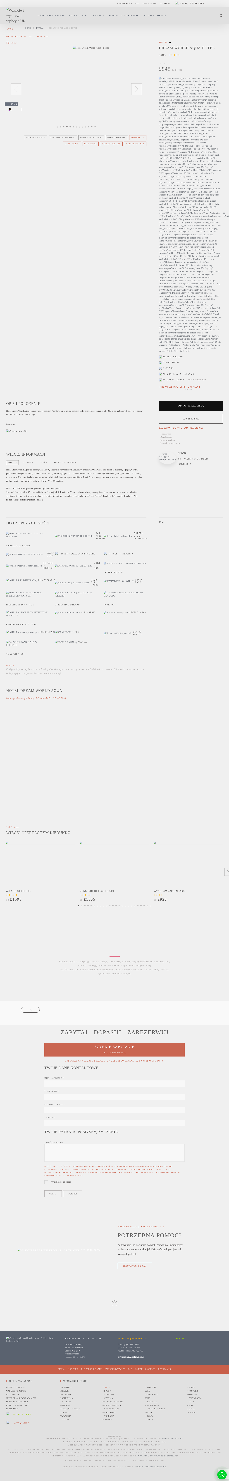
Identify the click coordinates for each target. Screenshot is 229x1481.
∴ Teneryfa (108, 1416)
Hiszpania (192, 1394)
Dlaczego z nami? (91, 1369)
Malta (190, 1405)
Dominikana (151, 1394)
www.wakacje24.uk (172, 1439)
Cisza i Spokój (72, 144)
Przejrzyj (183, 464)
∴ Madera (65, 1405)
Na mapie (98, 16)
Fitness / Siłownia (121, 554)
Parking (109, 605)
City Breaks (12, 1394)
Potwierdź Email (55, 1104)
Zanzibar (192, 1412)
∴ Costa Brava (194, 1398)
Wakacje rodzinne (116, 137)
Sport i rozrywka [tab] (65, 462)
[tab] (12, 43)
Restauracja (49, 632)
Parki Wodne (13, 1409)
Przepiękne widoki (135, 144)
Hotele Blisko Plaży (17, 1405)
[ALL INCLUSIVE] (191, 215)
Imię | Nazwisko (54, 1078)
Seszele (64, 1412)
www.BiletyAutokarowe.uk (151, 1467)
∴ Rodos (191, 1387)
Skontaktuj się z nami (135, 1266)
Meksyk (64, 1391)
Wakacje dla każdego (91, 137)
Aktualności (124, 3)
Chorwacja (150, 1387)
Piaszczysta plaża (111, 144)
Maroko (191, 1409)
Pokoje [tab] (12, 462)
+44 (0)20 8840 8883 (192, 3)
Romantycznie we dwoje (62, 137)
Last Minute (21, 1423)
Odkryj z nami (78, 16)
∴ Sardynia (108, 1394)
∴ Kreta (149, 1419)
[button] (221, 16)
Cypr (147, 1391)
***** (175, 55)
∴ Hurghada (151, 1402)
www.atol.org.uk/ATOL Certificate (157, 1456)
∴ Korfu (149, 1416)
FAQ (137, 3)
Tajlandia (65, 1416)
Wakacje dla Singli (35, 137)
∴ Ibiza (190, 1402)
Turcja (41, 37)
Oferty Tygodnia (15, 1387)
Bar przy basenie (100, 536)
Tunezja (64, 1419)
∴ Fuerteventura (112, 1405)
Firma (61, 1369)
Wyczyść (72, 1194)
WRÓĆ (10, 29)
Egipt (147, 1398)
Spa (77, 632)
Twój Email (51, 1091)
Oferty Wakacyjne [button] (49, 16)
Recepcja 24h (137, 612)
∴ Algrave (65, 1402)
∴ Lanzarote (109, 1412)
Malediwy (65, 1394)
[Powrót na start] (18, 16)
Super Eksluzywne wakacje (21, 1398)
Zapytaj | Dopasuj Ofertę (191, 406)
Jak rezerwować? (115, 1369)
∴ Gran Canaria (111, 1409)
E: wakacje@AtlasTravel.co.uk (131, 1357)
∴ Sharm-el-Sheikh (155, 1409)
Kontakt (165, 3)
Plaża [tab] (43, 462)
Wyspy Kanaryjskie (113, 1402)
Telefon (49, 1117)
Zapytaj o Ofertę (155, 16)
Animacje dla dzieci (19, 546)
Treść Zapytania (54, 1143)
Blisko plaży (137, 137)
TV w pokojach (15, 654)
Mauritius (66, 1387)
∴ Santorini (193, 1391)
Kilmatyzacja (46, 580)
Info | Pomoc (150, 3)
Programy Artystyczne (21, 624)
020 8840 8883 (191, 418)
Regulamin (164, 1369)
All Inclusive (22, 1414)
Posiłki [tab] (28, 462)
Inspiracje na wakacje (124, 16)
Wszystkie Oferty (17, 37)
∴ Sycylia (108, 1398)
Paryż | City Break (70, 1409)
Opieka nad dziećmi (67, 605)
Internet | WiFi (113, 573)
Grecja (148, 1412)
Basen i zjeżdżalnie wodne (78, 554)
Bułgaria (108, 1419)
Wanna (82, 642)
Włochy (107, 1391)
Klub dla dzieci (95, 582)
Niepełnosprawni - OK (20, 605)
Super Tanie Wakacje (17, 1402)
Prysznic (89, 612)
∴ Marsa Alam (152, 1405)
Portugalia (66, 1398)
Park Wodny (90, 144)
